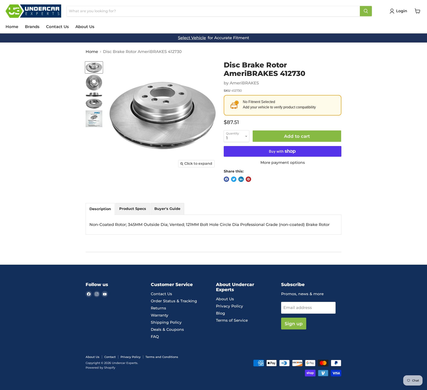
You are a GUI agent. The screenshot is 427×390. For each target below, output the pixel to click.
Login (401, 11)
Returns (158, 308)
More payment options (282, 162)
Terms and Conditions (161, 357)
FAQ (155, 336)
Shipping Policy (166, 322)
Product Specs (132, 209)
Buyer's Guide (167, 209)
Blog (220, 313)
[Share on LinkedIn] (241, 179)
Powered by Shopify (100, 367)
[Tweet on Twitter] (233, 179)
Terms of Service (232, 320)
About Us (84, 26)
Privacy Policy (229, 306)
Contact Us (57, 26)
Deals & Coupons (167, 329)
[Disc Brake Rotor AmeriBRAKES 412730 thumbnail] (94, 67)
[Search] (366, 11)
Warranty (159, 315)
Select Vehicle (192, 38)
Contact (110, 357)
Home (12, 26)
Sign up (294, 323)
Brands (32, 26)
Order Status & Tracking (174, 301)
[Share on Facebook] (226, 179)
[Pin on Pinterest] (248, 179)
